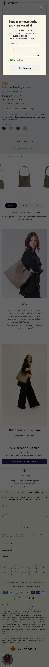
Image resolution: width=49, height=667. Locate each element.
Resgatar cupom (25, 68)
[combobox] (13, 60)
